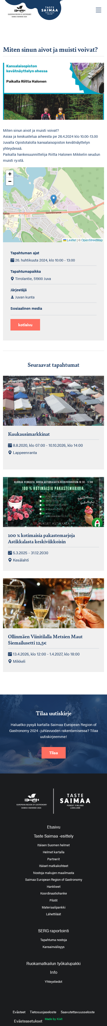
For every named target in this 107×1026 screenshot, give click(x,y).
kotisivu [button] (25, 325)
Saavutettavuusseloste (78, 1011)
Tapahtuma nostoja (53, 940)
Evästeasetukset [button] (28, 1021)
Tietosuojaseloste (43, 1011)
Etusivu (53, 827)
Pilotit (53, 900)
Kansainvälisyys (53, 946)
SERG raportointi (53, 931)
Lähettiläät (53, 914)
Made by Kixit (53, 1018)
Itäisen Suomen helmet (53, 845)
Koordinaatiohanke (53, 893)
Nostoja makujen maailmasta (53, 872)
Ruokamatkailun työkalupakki (53, 963)
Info (53, 972)
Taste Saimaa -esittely (53, 836)
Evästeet (19, 1011)
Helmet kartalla (53, 852)
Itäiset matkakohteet (53, 866)
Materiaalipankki (53, 907)
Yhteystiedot (53, 981)
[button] (54, 199)
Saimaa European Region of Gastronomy (53, 879)
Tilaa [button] (53, 753)
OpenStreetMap (92, 240)
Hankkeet (53, 886)
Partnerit (53, 859)
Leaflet (71, 240)
